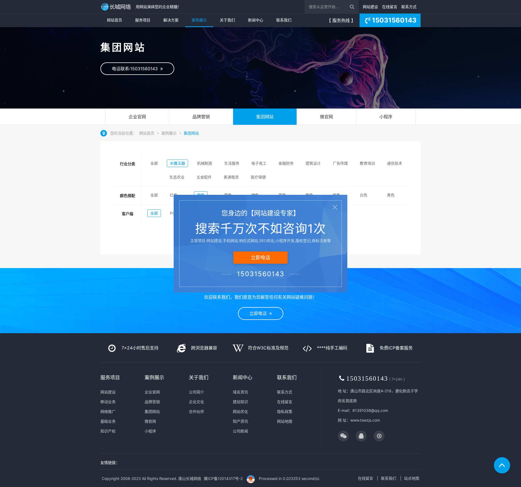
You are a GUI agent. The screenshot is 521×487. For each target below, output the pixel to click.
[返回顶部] (502, 465)
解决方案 (171, 20)
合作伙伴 (196, 411)
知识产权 (108, 431)
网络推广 (108, 411)
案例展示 (199, 20)
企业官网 (137, 116)
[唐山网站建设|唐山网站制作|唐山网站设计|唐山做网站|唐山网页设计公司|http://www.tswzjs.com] (116, 6)
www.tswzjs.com (365, 420)
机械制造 (204, 163)
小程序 (385, 116)
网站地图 (284, 421)
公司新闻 (240, 431)
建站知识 (240, 401)
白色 (363, 195)
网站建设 (370, 6)
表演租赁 (231, 177)
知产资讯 (240, 421)
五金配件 (204, 177)
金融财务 (286, 163)
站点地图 (411, 478)
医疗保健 (258, 177)
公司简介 (196, 392)
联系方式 (409, 6)
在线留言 (389, 6)
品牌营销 (201, 116)
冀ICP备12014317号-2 (223, 478)
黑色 (391, 195)
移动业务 (108, 401)
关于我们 (227, 20)
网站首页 (114, 20)
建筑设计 (313, 163)
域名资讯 (240, 392)
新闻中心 (255, 20)
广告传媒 (340, 163)
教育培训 (367, 163)
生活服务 (231, 163)
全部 (154, 163)
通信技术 (394, 163)
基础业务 (108, 421)
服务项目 (142, 20)
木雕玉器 (177, 163)
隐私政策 (284, 411)
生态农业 (177, 177)
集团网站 (265, 116)
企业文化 (196, 401)
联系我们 (283, 20)
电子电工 (258, 163)
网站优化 (240, 411)
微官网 (326, 116)
